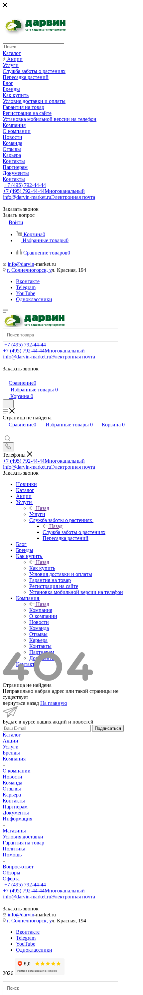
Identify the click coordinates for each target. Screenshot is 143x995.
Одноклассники (34, 299)
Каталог (12, 735)
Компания (40, 610)
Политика (14, 848)
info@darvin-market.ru (49, 197)
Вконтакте (28, 281)
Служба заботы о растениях (74, 532)
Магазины (14, 830)
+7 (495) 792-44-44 (25, 185)
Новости (12, 776)
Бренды (11, 752)
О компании (17, 770)
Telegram (26, 287)
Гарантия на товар (23, 842)
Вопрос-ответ (18, 866)
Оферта (11, 878)
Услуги (37, 514)
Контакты (14, 800)
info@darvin (21, 264)
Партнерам (15, 806)
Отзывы (12, 788)
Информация (17, 818)
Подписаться (108, 728)
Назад (42, 508)
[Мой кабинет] (6, 376)
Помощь (12, 854)
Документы (16, 812)
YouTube (25, 293)
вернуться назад (21, 703)
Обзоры (11, 872)
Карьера (12, 794)
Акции (10, 741)
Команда (12, 782)
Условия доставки (23, 836)
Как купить (42, 568)
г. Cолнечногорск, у (29, 270)
